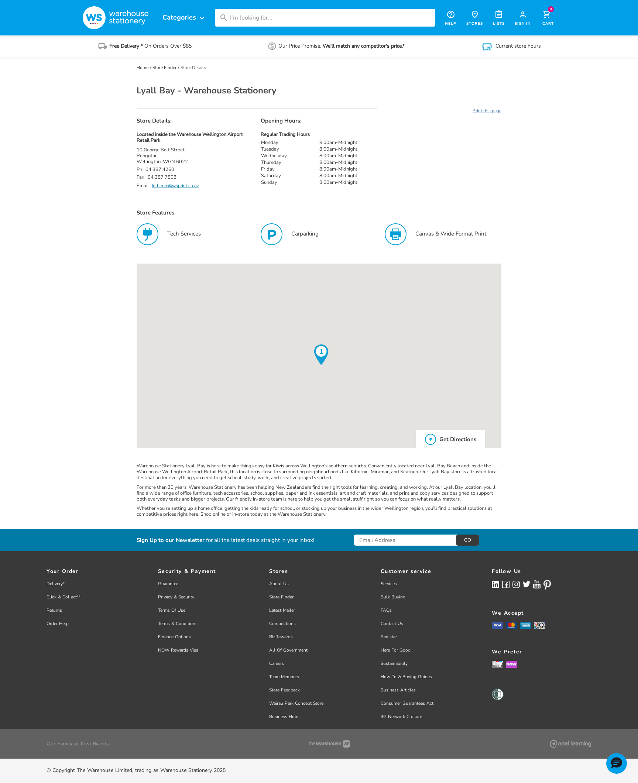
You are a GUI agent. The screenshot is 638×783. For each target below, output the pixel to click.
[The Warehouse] (329, 744)
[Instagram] (516, 584)
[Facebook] (506, 584)
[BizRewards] (497, 664)
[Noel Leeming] (570, 744)
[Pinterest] (547, 585)
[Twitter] (526, 583)
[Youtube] (537, 584)
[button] (616, 763)
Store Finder (165, 68)
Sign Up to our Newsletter (171, 540)
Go (467, 540)
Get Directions (457, 439)
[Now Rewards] (511, 664)
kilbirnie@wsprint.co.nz (175, 186)
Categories (184, 17)
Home (143, 68)
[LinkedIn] (495, 584)
